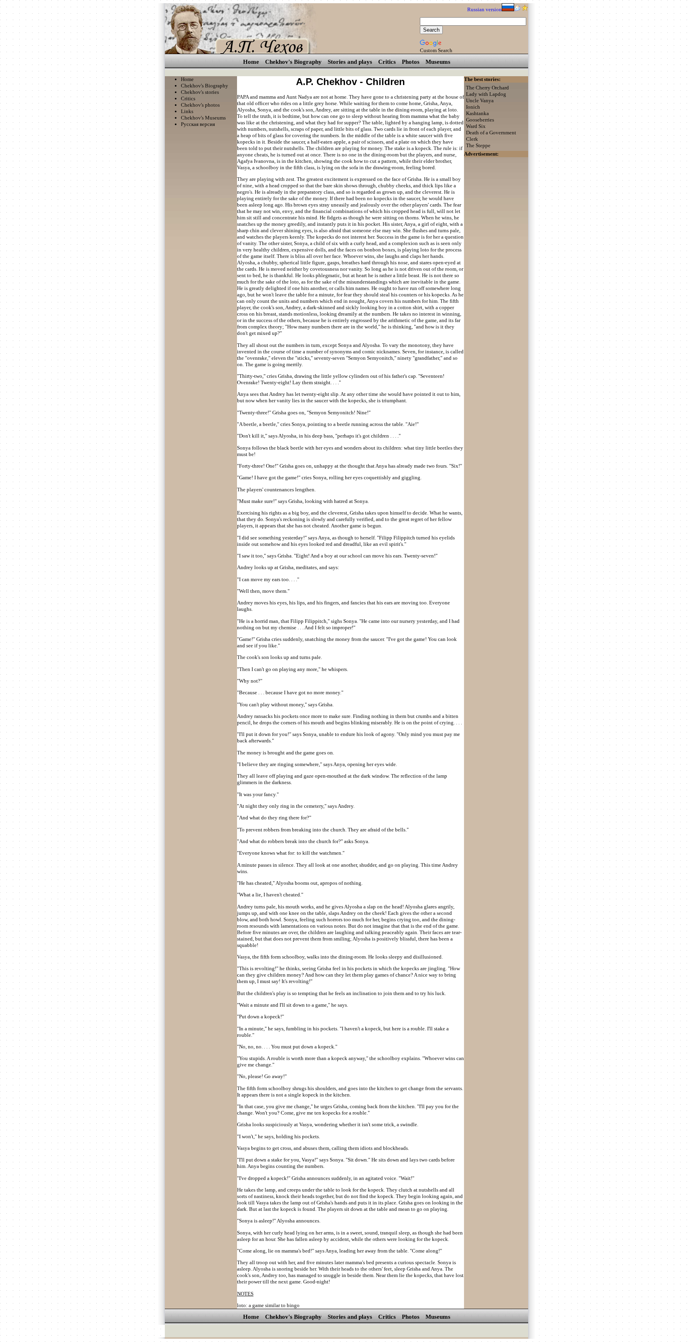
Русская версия (198, 124)
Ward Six (476, 126)
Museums (438, 62)
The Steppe (478, 145)
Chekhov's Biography (293, 62)
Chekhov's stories (200, 92)
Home (251, 62)
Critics (387, 62)
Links (187, 111)
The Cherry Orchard (487, 88)
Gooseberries (480, 120)
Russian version (484, 9)
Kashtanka (477, 113)
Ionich (473, 107)
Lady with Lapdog (486, 94)
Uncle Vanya (480, 100)
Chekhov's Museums (203, 118)
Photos (410, 62)
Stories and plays (350, 62)
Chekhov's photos (200, 105)
